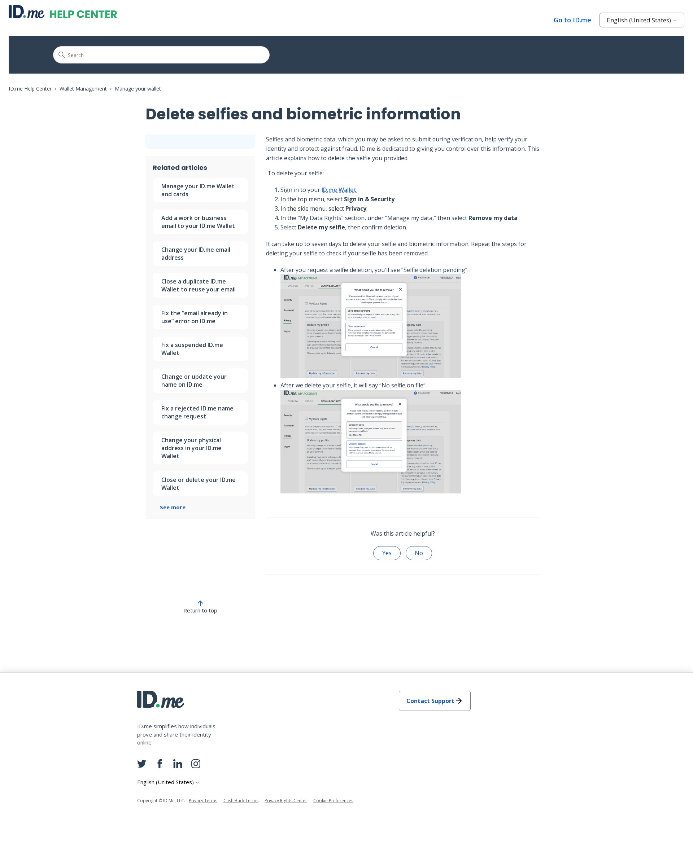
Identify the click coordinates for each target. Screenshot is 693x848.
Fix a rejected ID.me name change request (197, 412)
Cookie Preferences (333, 801)
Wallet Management (83, 88)
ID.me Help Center (30, 88)
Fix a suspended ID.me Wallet (192, 349)
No (419, 553)
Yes (387, 553)
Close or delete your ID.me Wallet (198, 484)
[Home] (63, 11)
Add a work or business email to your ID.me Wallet (198, 222)
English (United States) (639, 20)
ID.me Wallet (339, 190)
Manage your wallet (138, 88)
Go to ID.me (572, 20)
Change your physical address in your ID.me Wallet (191, 448)
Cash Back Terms (240, 801)
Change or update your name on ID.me (194, 380)
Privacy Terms (203, 801)
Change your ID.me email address (195, 254)
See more (173, 507)
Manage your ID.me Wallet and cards (198, 190)
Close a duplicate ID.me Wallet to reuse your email (198, 285)
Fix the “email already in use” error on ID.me (194, 317)
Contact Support (430, 701)
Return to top (200, 610)
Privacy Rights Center (286, 801)
